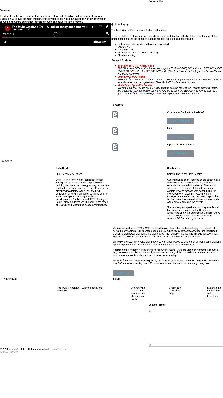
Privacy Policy (58, 349)
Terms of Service (9, 352)
